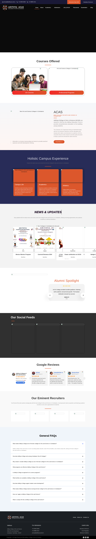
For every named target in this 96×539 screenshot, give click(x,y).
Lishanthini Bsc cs (58, 372)
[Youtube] (88, 537)
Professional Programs (66, 92)
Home (36, 7)
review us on (20, 382)
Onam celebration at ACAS (73, 254)
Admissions (57, 7)
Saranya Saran (75, 372)
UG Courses (29, 92)
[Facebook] (84, 537)
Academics (48, 7)
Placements (76, 7)
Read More (23, 257)
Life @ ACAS (66, 7)
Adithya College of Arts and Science (21, 374)
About (41, 7)
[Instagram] (86, 537)
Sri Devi (38, 372)
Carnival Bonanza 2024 (45, 254)
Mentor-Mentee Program (23, 254)
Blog (92, 7)
